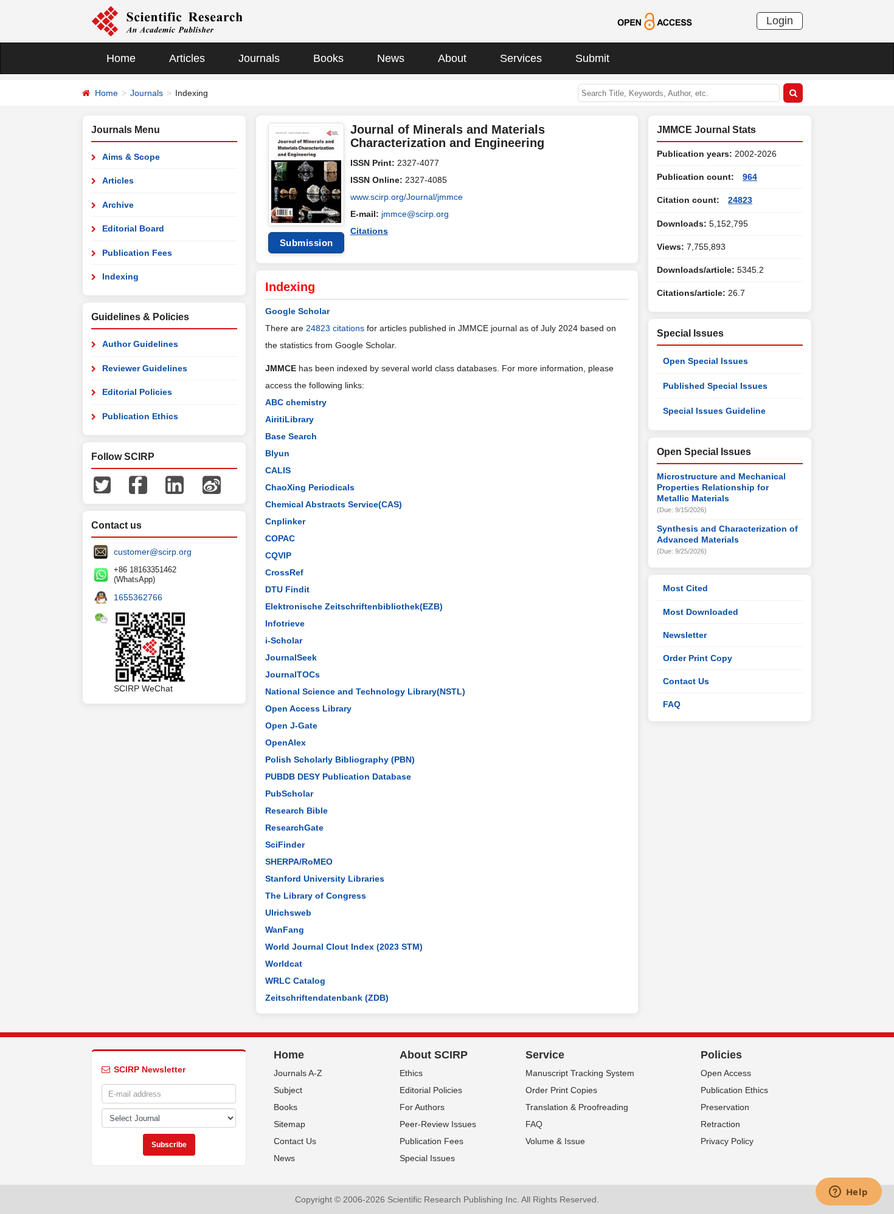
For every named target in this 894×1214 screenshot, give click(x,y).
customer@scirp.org (153, 552)
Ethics (411, 1073)
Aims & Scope (131, 157)
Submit (592, 58)
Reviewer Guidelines (144, 368)
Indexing (120, 276)
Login (779, 21)
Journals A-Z (298, 1073)
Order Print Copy (697, 658)
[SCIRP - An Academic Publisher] (167, 21)
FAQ (672, 704)
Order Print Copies (561, 1090)
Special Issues (427, 1158)
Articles (187, 58)
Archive (118, 205)
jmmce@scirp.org (415, 214)
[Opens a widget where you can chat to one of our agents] (848, 1193)
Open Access (726, 1073)
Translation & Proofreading (576, 1107)
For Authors (422, 1107)
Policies (721, 1055)
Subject (288, 1090)
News (390, 58)
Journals (259, 58)
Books (328, 58)
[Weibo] (212, 484)
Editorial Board (133, 228)
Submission (306, 243)
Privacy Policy (727, 1141)
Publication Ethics (140, 416)
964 (750, 177)
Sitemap (289, 1124)
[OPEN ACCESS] (655, 21)
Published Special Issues (715, 386)
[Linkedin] (174, 484)
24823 (740, 200)
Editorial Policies (137, 392)
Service (544, 1055)
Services (521, 58)
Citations (369, 231)
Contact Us (686, 681)
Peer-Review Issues (438, 1124)
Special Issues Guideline (714, 411)
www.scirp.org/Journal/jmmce (406, 197)
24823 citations (335, 328)
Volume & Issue (555, 1141)
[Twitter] (102, 484)
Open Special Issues (705, 361)
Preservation (725, 1107)
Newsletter (685, 635)
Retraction (720, 1124)
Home (121, 58)
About (452, 58)
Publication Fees (137, 253)
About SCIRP (434, 1055)
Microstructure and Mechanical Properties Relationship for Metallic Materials (721, 487)
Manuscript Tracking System (579, 1073)
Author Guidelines (140, 344)
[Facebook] (138, 484)
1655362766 (138, 597)
